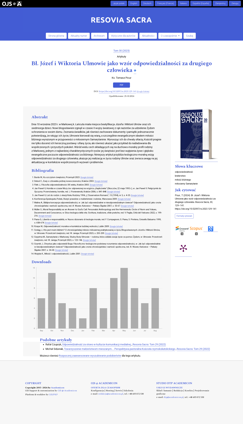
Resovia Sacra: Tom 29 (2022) (149, 344)
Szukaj (189, 35)
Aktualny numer (79, 35)
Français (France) (165, 3)
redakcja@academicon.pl (110, 393)
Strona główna (56, 35)
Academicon (57, 387)
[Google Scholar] (135, 70)
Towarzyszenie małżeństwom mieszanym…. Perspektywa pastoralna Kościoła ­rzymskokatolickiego (119, 348)
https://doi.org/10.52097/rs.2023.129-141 (117, 91)
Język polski (118, 3)
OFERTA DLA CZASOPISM (105, 387)
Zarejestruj (220, 3)
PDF (121, 85)
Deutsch (147, 3)
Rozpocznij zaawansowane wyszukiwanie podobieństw (90, 355)
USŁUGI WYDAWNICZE (169, 387)
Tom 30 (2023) (121, 50)
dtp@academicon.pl (174, 397)
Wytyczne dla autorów (123, 35)
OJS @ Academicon (67, 390)
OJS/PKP (53, 394)
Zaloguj (234, 3)
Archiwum (99, 35)
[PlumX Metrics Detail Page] (183, 248)
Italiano (183, 3)
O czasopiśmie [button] (169, 35)
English (133, 3)
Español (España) (201, 3)
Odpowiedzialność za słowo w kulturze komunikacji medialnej (96, 344)
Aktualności (148, 35)
